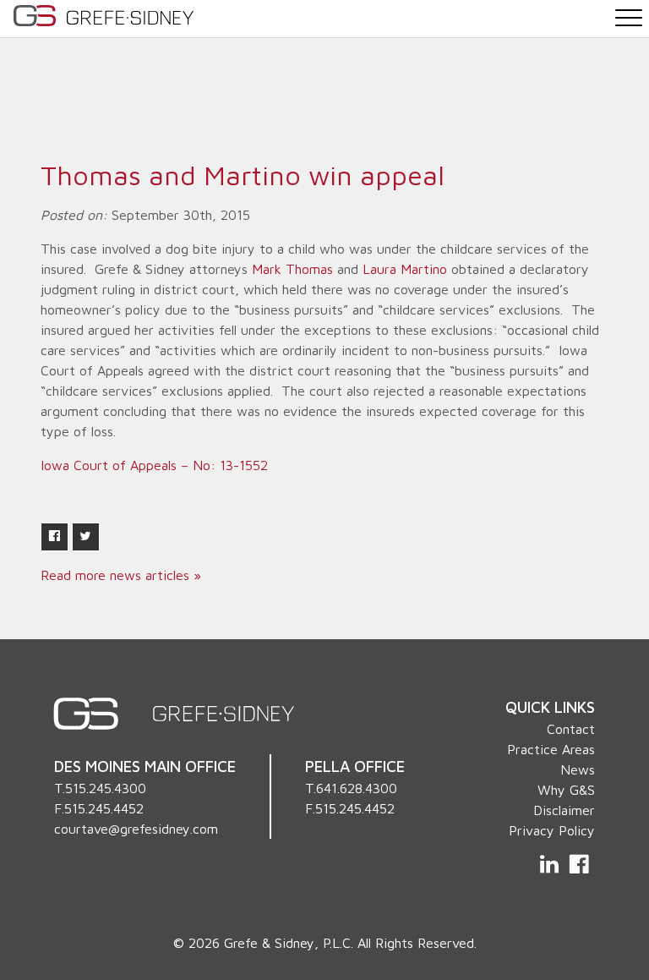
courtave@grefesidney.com (136, 828)
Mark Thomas (292, 268)
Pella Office (355, 766)
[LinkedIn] (551, 864)
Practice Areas (551, 749)
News (577, 769)
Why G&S (566, 789)
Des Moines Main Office (145, 766)
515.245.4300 (105, 788)
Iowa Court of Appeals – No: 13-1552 (154, 465)
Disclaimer (564, 810)
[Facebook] (579, 864)
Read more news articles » (121, 575)
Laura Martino (405, 268)
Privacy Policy (552, 830)
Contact (571, 728)
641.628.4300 (356, 788)
